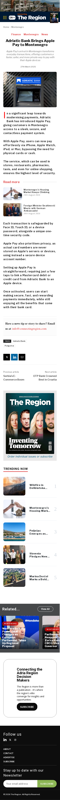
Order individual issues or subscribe (30, 456)
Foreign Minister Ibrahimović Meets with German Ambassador (39, 208)
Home (6, 27)
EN (11, 17)
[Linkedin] (14, 357)
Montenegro (17, 27)
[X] (6, 357)
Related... (11, 609)
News (45, 34)
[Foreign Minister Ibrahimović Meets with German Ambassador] (12, 209)
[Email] (22, 357)
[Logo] (31, 16)
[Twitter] (10, 740)
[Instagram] (15, 740)
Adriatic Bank (19, 341)
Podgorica (9, 346)
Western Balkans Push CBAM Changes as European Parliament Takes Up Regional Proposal (14, 637)
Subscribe (47, 783)
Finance (16, 34)
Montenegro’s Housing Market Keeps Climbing (37, 191)
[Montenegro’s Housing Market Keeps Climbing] (12, 193)
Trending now (15, 469)
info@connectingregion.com (29, 328)
